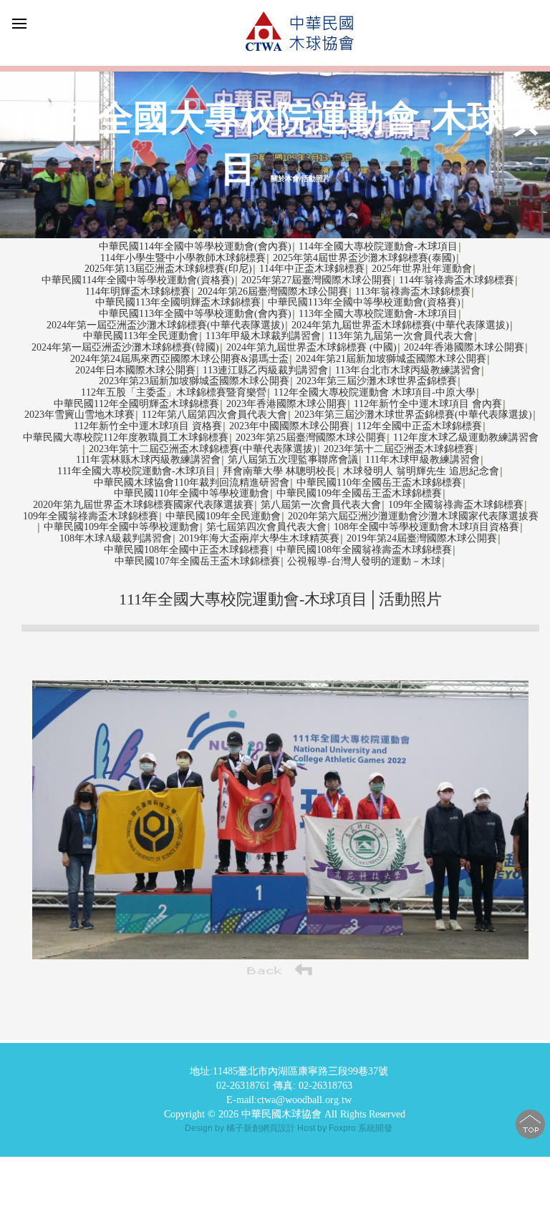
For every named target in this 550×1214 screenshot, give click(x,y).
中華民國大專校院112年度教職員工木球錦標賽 (125, 437)
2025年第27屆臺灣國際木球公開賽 (316, 280)
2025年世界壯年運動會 (422, 268)
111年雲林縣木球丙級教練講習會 (148, 459)
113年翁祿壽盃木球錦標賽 (413, 291)
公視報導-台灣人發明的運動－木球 (364, 561)
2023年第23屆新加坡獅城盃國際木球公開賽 (194, 381)
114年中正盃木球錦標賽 (312, 268)
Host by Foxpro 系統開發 (344, 1128)
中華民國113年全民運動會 (140, 336)
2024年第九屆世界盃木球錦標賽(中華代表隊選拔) (400, 325)
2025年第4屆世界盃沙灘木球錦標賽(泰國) (364, 258)
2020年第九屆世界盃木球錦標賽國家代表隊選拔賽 (143, 504)
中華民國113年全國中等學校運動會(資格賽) (364, 302)
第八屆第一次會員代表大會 (321, 504)
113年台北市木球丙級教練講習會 (408, 370)
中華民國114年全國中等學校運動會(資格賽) (138, 280)
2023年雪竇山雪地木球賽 (79, 414)
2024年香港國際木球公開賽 (464, 347)
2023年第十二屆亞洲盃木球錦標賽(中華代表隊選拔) (203, 449)
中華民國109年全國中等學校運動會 (121, 527)
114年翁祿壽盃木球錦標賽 (456, 280)
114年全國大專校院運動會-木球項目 (378, 246)
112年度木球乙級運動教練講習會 (466, 437)
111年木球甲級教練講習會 (422, 459)
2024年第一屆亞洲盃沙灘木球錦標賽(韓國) (125, 347)
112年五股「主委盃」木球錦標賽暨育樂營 (173, 392)
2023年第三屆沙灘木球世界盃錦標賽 (376, 381)
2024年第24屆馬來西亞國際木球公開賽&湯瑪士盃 (179, 358)
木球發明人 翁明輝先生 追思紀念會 (421, 471)
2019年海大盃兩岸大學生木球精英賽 (259, 538)
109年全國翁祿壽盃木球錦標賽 (456, 504)
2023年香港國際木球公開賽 (286, 403)
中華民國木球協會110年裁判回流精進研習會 (191, 482)
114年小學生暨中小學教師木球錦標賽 (183, 258)
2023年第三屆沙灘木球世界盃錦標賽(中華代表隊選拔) (413, 414)
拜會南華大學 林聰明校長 (279, 471)
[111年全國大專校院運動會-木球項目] (280, 955)
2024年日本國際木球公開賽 (135, 370)
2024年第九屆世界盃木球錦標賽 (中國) (311, 347)
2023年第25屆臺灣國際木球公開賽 (311, 437)
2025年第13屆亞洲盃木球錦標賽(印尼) (168, 268)
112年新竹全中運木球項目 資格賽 (148, 426)
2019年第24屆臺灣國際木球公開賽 (422, 538)
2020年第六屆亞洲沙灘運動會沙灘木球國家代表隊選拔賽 (413, 516)
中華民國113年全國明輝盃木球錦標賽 (178, 302)
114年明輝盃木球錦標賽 (137, 291)
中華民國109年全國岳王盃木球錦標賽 (359, 493)
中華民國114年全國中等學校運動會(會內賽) (195, 246)
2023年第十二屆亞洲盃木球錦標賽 (399, 449)
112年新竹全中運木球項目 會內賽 (428, 403)
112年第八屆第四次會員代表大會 (214, 414)
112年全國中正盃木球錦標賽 (419, 426)
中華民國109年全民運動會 (223, 516)
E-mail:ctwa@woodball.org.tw (289, 1100)
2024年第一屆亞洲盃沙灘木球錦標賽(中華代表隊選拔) (165, 325)
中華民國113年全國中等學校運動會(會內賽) (195, 313)
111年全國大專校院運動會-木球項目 (136, 471)
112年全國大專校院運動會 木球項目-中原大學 (375, 392)
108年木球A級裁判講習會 (115, 538)
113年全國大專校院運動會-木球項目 (378, 313)
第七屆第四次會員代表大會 (266, 527)
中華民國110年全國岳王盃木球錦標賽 (379, 482)
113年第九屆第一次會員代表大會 (400, 336)
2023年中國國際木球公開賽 (289, 426)
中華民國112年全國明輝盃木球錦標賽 (136, 403)
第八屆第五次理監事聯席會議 (293, 459)
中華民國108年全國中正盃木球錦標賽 (186, 549)
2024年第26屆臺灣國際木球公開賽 (273, 291)
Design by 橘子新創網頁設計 (241, 1128)
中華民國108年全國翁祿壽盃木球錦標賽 (364, 549)
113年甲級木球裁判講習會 (263, 336)
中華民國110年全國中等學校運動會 (191, 493)
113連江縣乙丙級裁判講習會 (265, 370)
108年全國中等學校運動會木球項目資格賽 (426, 527)
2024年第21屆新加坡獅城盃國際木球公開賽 (391, 358)
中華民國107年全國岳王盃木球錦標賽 (197, 561)
